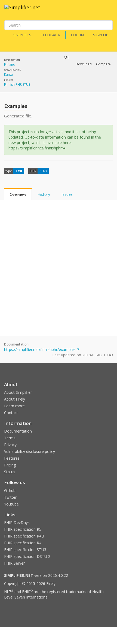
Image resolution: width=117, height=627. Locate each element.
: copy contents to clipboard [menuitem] (58, 87)
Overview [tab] (18, 194)
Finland (9, 64)
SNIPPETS (22, 34)
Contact (11, 412)
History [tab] (44, 194)
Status (9, 471)
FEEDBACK (50, 34)
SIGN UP (100, 34)
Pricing (10, 465)
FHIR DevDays (17, 522)
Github (10, 490)
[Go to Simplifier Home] (22, 11)
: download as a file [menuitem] (56, 78)
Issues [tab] (67, 194)
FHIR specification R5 (22, 529)
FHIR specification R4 (22, 542)
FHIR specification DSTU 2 (27, 556)
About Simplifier (18, 392)
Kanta (8, 74)
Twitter (10, 497)
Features (12, 458)
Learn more (14, 405)
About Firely (14, 399)
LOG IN (77, 34)
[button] (84, 64)
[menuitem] (64, 83)
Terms (10, 437)
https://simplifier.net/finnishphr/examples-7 (41, 349)
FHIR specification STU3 (25, 549)
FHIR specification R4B (24, 536)
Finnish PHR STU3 (17, 84)
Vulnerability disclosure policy (29, 451)
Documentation (18, 431)
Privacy (10, 444)
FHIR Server (14, 563)
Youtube (11, 504)
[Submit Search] (108, 25)
